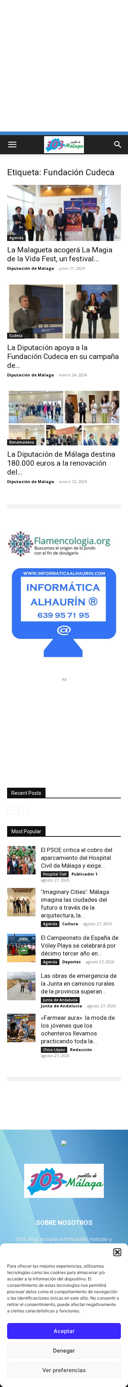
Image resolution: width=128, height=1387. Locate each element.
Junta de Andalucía (60, 999)
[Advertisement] (64, 68)
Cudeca (15, 335)
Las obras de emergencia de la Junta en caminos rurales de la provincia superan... (79, 983)
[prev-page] (11, 810)
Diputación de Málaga (30, 268)
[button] (117, 1252)
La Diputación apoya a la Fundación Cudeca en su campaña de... (63, 356)
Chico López (54, 1049)
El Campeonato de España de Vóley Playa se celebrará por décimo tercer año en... (79, 945)
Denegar (64, 1350)
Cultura (70, 923)
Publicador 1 (84, 874)
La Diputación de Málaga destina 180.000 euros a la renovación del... (61, 463)
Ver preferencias (64, 1370)
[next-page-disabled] (22, 810)
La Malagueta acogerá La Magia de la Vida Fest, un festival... (59, 254)
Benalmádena (21, 442)
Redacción (81, 1049)
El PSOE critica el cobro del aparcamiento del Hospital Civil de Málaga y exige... (76, 857)
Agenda (16, 237)
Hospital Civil (54, 874)
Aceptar (64, 1331)
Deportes (71, 961)
